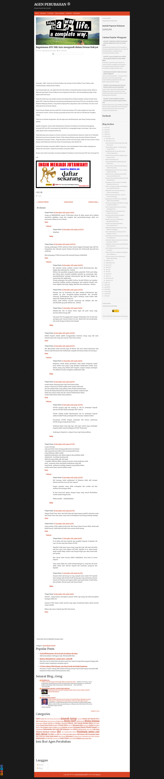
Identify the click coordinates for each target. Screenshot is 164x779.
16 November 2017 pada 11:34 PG (64, 212)
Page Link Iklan (59, 13)
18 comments (63, 50)
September (109, 263)
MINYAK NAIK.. (82, 729)
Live (98, 727)
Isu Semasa (44, 727)
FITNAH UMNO (63, 725)
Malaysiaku (47, 729)
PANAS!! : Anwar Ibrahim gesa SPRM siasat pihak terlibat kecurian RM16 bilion (114, 58)
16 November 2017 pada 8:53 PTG (64, 511)
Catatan (40, 765)
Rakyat (60, 736)
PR (58, 734)
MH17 (71, 729)
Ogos (107, 265)
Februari (108, 278)
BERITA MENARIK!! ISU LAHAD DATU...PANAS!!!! (56, 659)
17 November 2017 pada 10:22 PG (72, 573)
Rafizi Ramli (54, 736)
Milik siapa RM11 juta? (111, 159)
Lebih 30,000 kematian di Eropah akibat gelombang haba (59, 682)
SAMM (92, 736)
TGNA (39, 196)
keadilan (54, 727)
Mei (107, 271)
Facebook (69, 13)
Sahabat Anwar (78, 736)
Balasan (48, 226)
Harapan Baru (78, 725)
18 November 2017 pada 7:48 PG (64, 594)
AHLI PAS (47, 718)
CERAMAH (64, 723)
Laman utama (68, 202)
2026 (105, 127)
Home (37, 13)
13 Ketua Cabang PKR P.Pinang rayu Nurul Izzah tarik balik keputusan (63, 666)
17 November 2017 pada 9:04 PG (72, 308)
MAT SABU (55, 729)
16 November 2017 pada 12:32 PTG (73, 229)
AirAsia (52, 718)
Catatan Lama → (93, 202)
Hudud (91, 725)
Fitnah (50, 725)
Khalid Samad (91, 727)
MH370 (75, 729)
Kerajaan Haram (79, 727)
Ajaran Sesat (57, 718)
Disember (109, 138)
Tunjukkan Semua (95, 711)
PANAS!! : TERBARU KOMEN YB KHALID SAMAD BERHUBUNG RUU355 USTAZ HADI (114, 43)
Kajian (50, 727)
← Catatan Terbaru (42, 202)
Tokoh (70, 738)
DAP (75, 723)
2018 (105, 134)
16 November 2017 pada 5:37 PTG (72, 405)
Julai (107, 267)
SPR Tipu (50, 738)
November (109, 141)
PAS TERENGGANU (67, 731)
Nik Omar (96, 729)
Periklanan (76, 13)
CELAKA (57, 723)
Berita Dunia (60, 721)
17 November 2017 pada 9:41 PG (72, 538)
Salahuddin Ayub (86, 736)
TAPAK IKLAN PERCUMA (109, 21)
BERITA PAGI (80, 721)
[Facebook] (2, 766)
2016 (105, 282)
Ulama (78, 738)
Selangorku (40, 738)
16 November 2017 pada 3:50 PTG (64, 333)
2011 (105, 293)
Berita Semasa (92, 721)
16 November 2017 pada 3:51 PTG (72, 290)
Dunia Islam (44, 725)
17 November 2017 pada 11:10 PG (72, 361)
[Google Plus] (2, 771)
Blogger (125, 316)
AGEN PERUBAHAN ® (52, 4)
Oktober (108, 260)
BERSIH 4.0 (51, 723)
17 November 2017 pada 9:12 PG (64, 523)
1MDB (38, 718)
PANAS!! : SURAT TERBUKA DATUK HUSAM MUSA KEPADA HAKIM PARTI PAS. (114, 100)
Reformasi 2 (70, 736)
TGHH (62, 738)
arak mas (79, 718)
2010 (105, 296)
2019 (105, 132)
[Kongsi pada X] (40, 192)
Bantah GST (86, 718)
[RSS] (2, 774)
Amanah (65, 718)
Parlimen (53, 732)
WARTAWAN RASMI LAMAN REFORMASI (56, 688)
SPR (46, 738)
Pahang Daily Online (49, 698)
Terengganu (56, 738)
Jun (107, 269)
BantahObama (43, 721)
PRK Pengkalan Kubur (92, 734)
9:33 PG (39, 50)
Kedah (59, 727)
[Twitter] (2, 768)
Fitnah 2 (55, 725)
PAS (59, 731)
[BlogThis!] (38, 192)
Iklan (95, 725)
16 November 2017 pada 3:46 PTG (72, 265)
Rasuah (64, 736)
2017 (105, 136)
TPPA (74, 738)
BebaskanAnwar (52, 721)
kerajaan (70, 727)
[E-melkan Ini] (36, 192)
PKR (52, 734)
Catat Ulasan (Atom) (48, 645)
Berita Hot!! (70, 721)
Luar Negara (39, 729)
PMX (55, 734)
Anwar (73, 718)
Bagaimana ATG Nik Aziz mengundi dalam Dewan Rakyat (67, 47)
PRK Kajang (81, 734)
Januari (108, 280)
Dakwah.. (71, 723)
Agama (42, 718)
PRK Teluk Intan (41, 736)
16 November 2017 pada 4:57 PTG (64, 444)
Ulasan (40, 768)
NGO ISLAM (90, 729)
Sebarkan (97, 736)
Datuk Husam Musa (85, 723)
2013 (105, 289)
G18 (69, 725)
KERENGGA (45, 680)
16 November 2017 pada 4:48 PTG (64, 382)
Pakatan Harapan (43, 732)
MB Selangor (65, 729)
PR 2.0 (61, 734)
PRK (64, 734)
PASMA (74, 731)
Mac (107, 276)
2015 (105, 285)
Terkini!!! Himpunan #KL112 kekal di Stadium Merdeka (59, 653)
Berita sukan (39, 723)
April (107, 274)
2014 (105, 287)
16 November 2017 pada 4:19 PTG (64, 346)
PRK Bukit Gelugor (71, 734)
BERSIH (45, 723)
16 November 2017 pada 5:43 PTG (72, 477)
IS (39, 727)
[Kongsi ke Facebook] (41, 192)
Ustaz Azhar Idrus (86, 738)
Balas (46, 222)
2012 (105, 291)
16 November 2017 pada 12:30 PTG (65, 244)
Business (43, 13)
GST (71, 725)
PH (49, 734)
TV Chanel (50, 13)
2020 (105, 130)
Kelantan (64, 727)
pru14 (47, 736)
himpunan (86, 725)
